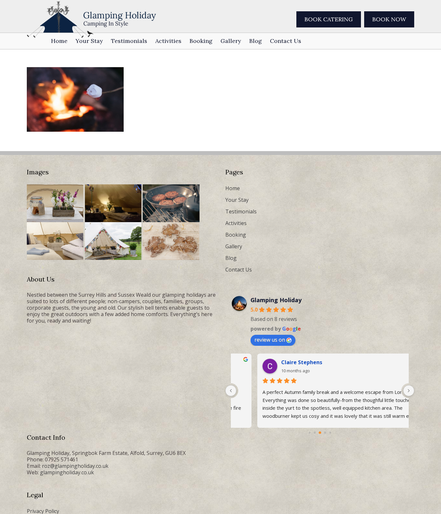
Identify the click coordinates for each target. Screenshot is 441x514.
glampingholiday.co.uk (67, 472)
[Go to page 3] (325, 433)
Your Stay (237, 199)
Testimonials (241, 211)
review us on (269, 339)
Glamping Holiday (276, 300)
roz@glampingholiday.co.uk (75, 465)
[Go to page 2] (320, 433)
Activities (236, 223)
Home (232, 188)
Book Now (389, 19)
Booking (235, 234)
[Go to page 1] (314, 432)
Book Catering (328, 19)
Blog (231, 258)
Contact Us (238, 269)
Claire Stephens (296, 362)
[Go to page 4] (330, 433)
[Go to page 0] (309, 433)
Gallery (233, 246)
